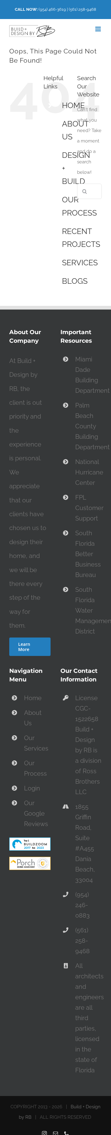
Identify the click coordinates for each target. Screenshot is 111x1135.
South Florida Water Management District (88, 610)
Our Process (35, 768)
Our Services (36, 743)
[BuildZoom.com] (30, 842)
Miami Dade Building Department (88, 375)
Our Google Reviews (36, 813)
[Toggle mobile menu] (98, 29)
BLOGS (75, 281)
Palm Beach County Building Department (88, 426)
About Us (33, 718)
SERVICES (80, 262)
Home (33, 698)
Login (32, 788)
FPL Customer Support (88, 508)
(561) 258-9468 (82, 9)
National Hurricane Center (88, 472)
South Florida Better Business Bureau (88, 554)
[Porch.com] (30, 862)
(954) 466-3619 (52, 9)
